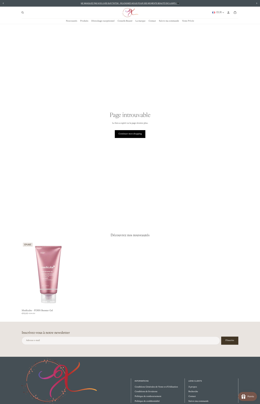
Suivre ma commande (198, 401)
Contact (192, 396)
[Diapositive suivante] (256, 3)
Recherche (193, 392)
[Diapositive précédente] (3, 3)
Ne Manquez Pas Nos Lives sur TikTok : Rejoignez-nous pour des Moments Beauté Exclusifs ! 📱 (130, 3)
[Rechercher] (22, 12)
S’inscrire (229, 340)
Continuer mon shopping (130, 134)
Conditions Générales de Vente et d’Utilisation (156, 387)
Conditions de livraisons (146, 392)
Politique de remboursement (148, 396)
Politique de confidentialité (147, 401)
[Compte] (228, 12)
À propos (192, 387)
